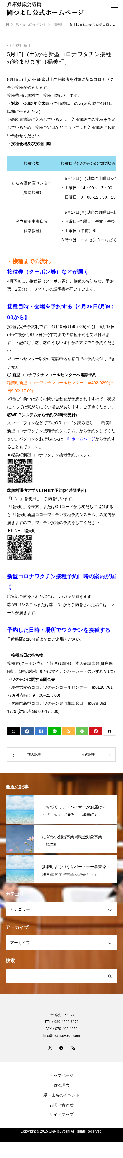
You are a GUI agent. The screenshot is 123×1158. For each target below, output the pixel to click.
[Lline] (54, 731)
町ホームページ (81, 439)
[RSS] (73, 1048)
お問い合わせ (61, 1104)
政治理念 (61, 1085)
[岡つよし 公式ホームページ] (56, 8)
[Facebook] (61, 1048)
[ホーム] (7, 24)
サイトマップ (61, 1114)
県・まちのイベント (61, 1095)
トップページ (61, 1075)
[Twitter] (50, 1048)
